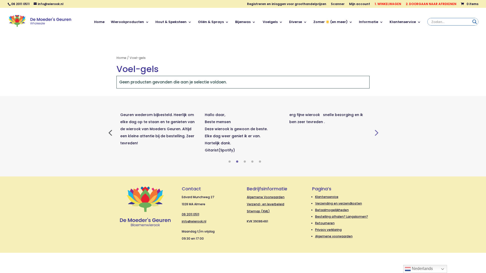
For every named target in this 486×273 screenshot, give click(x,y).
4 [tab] (252, 161)
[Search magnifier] (474, 21)
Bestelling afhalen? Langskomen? (341, 216)
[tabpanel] (158, 129)
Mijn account (359, 4)
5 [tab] (259, 161)
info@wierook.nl (194, 221)
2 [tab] (237, 161)
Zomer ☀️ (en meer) (330, 22)
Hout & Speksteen (171, 22)
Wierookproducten (127, 22)
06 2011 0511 (190, 214)
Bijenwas (243, 22)
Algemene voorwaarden (334, 236)
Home (99, 22)
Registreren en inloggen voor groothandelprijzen (286, 4)
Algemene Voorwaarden (266, 197)
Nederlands (422, 268)
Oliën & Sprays (211, 22)
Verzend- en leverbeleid (265, 204)
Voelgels (270, 22)
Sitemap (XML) (258, 211)
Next (376, 132)
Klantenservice (403, 22)
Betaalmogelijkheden (332, 210)
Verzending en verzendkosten (338, 203)
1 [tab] (229, 161)
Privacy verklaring (328, 230)
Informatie (368, 22)
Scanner (338, 4)
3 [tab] (244, 161)
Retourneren (325, 223)
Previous (110, 132)
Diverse (295, 22)
